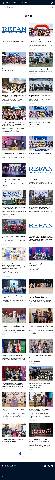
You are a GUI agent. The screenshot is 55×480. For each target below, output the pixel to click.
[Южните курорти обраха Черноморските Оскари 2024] (14, 292)
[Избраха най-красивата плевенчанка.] (14, 351)
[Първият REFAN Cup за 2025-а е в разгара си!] (14, 232)
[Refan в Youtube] (51, 466)
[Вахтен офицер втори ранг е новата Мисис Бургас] (41, 351)
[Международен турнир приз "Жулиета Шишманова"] (41, 91)
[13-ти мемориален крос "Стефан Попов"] (41, 378)
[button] (2, 6)
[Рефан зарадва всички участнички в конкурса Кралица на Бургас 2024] (41, 292)
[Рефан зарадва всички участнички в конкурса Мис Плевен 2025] (14, 175)
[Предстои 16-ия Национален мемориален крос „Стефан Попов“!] (14, 64)
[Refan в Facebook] (48, 466)
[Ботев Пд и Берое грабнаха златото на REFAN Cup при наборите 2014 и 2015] (41, 203)
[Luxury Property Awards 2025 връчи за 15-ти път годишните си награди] (14, 91)
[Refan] (8, 7)
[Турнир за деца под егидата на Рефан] (41, 64)
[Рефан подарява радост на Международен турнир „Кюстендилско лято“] (14, 148)
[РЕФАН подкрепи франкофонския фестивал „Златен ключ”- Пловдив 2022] (41, 436)
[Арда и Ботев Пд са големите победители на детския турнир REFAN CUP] (14, 203)
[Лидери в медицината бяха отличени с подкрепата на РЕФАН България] (41, 406)
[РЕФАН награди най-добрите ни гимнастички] (41, 262)
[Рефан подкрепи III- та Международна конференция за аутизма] (14, 436)
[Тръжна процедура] (41, 175)
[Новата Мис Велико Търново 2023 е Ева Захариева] (14, 406)
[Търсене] (52, 7)
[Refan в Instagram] (45, 466)
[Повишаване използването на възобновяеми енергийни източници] (14, 36)
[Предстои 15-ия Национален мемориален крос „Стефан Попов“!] (41, 120)
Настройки (25, 2)
